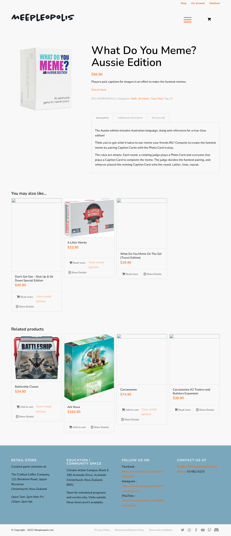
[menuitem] (183, 3)
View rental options (43, 299)
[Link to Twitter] (182, 530)
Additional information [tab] (130, 117)
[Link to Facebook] (196, 530)
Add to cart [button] (26, 407)
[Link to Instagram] (189, 530)
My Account (198, 3)
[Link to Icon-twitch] (216, 530)
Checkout (214, 3)
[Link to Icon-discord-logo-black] (209, 530)
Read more (26, 297)
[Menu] (186, 20)
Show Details (26, 306)
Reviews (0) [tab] (158, 117)
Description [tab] (102, 117)
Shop (184, 3)
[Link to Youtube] (202, 530)
